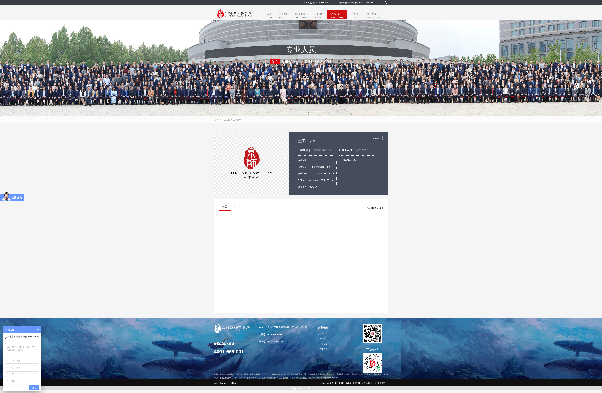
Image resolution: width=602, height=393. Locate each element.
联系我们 (323, 334)
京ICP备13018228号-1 (225, 383)
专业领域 (318, 15)
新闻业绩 (301, 15)
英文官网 (323, 349)
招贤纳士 (356, 15)
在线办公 (323, 339)
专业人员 (337, 15)
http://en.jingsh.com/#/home (327, 377)
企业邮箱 (323, 344)
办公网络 (374, 15)
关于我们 (284, 15)
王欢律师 (237, 119)
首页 (269, 15)
